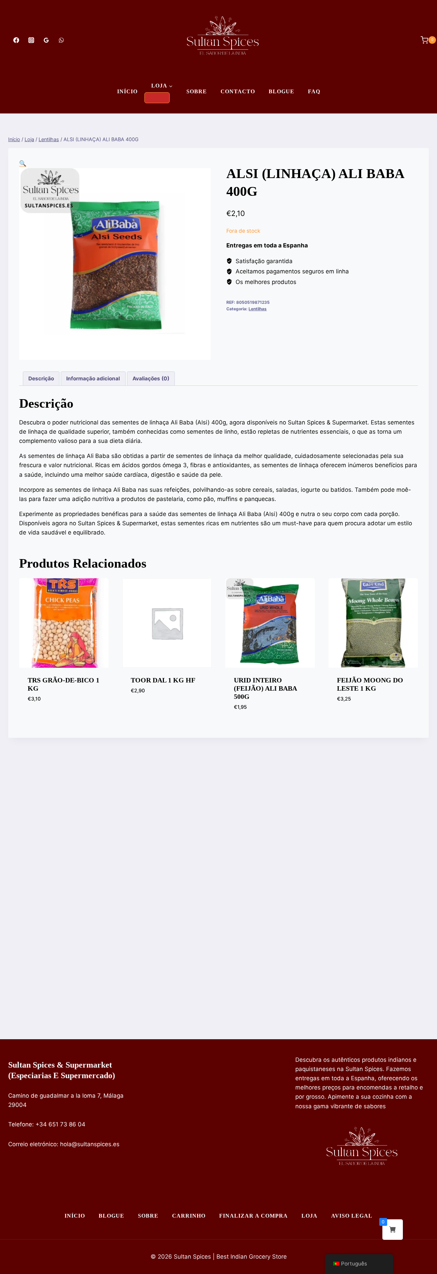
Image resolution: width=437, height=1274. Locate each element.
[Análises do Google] (46, 40)
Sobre (196, 91)
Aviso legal (351, 1216)
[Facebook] (16, 40)
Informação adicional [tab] (93, 378)
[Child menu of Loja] (157, 97)
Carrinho (189, 1216)
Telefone (20, 1124)
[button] (22, 163)
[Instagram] (31, 40)
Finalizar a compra (253, 1216)
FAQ (314, 91)
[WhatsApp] (61, 40)
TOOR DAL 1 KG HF (163, 680)
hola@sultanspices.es (89, 1144)
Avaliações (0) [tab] (150, 378)
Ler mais (39, 719)
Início (127, 91)
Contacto (238, 91)
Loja (309, 1216)
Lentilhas (258, 308)
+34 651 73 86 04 (60, 1124)
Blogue (281, 91)
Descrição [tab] (41, 378)
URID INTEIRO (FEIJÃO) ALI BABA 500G (265, 688)
